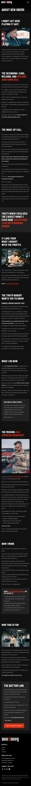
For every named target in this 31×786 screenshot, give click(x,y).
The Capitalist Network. (12, 283)
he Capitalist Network (16, 591)
